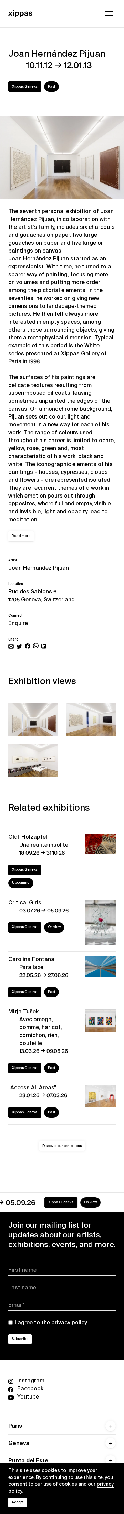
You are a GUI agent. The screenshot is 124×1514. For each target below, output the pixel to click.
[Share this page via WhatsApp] (36, 646)
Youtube (28, 1396)
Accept (17, 1502)
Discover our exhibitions (62, 1146)
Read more (21, 536)
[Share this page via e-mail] (11, 646)
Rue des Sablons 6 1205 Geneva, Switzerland (41, 595)
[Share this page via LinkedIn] (43, 646)
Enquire (18, 623)
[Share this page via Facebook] (27, 646)
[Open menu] (109, 13)
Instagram (30, 1380)
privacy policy (69, 1322)
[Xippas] (20, 13)
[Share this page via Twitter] (19, 646)
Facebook (30, 1388)
